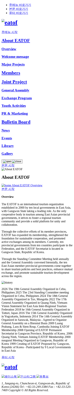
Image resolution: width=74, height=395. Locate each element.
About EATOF (21, 185)
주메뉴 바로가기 (20, 4)
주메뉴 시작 (9, 32)
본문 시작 (8, 165)
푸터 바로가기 (18, 12)
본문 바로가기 (18, 8)
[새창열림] (9, 376)
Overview (37, 185)
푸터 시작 (8, 357)
